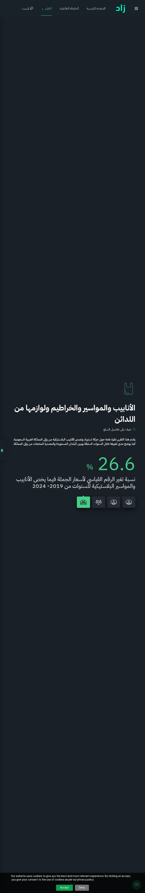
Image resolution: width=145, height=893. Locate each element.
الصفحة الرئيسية (96, 8)
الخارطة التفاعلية (69, 8)
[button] (46, 8)
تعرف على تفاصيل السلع (117, 429)
